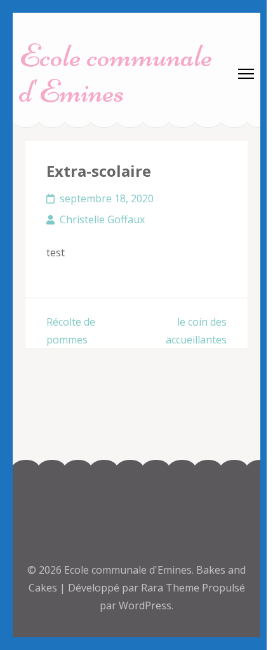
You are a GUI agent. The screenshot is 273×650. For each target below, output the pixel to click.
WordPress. (146, 605)
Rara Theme (171, 588)
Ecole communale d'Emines (116, 74)
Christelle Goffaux (102, 219)
